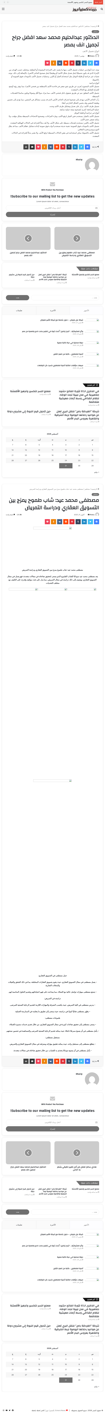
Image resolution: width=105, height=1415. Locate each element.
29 (92, 466)
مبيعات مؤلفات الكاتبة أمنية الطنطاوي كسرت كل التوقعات (60, 365)
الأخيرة (53, 310)
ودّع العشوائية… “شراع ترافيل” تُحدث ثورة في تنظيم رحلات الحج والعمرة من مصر (52, 331)
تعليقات (19, 310)
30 (79, 466)
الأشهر (86, 310)
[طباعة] (26, 146)
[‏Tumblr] (78, 63)
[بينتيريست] (72, 63)
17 (66, 455)
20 (26, 455)
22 (92, 460)
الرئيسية (94, 26)
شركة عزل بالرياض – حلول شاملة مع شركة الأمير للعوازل (61, 320)
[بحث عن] (102, 10)
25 (52, 460)
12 (39, 450)
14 (12, 450)
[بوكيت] (47, 63)
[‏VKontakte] (59, 63)
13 (26, 450)
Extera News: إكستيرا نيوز (56, 1410)
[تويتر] (90, 63)
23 (79, 460)
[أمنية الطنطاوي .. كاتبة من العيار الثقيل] (92, 357)
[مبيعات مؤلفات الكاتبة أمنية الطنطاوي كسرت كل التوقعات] (92, 369)
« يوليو (96, 472)
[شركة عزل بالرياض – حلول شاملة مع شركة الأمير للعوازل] (92, 323)
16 (79, 455)
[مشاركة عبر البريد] (32, 146)
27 (26, 460)
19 (39, 455)
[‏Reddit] (65, 63)
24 (66, 460)
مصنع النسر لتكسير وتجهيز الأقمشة (79, 2)
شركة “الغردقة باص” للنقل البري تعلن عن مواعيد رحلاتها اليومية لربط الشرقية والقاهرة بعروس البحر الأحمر (52, 277)
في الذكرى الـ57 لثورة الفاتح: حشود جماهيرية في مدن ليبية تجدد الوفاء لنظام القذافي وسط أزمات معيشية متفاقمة (79, 396)
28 (13, 460)
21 (12, 455)
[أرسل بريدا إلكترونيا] (88, 56)
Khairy (92, 56)
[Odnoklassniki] (53, 63)
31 (66, 466)
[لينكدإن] (84, 63)
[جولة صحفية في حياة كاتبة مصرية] (92, 346)
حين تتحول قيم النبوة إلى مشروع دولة (21, 276)
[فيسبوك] (96, 63)
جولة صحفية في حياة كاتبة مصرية (70, 342)
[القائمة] (3, 10)
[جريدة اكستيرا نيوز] (84, 8)
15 (92, 455)
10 (66, 450)
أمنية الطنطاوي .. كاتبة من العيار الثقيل (68, 354)
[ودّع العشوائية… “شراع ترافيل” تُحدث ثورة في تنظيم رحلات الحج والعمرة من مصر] (92, 335)
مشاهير (87, 26)
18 (52, 455)
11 (52, 450)
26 (39, 460)
